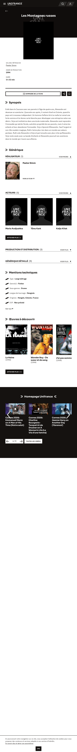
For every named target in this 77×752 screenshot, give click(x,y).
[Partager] (64, 94)
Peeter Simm (11, 65)
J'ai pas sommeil (64, 358)
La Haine (9, 357)
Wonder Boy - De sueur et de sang (39, 358)
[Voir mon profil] (70, 4)
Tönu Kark (36, 228)
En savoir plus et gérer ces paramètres (19, 743)
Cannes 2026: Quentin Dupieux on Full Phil (60, 420)
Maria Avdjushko (14, 228)
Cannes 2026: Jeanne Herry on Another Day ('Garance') (37, 421)
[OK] (38, 748)
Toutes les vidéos (33, 441)
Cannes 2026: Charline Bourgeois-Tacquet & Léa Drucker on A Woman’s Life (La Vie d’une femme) (14, 425)
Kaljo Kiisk (61, 228)
